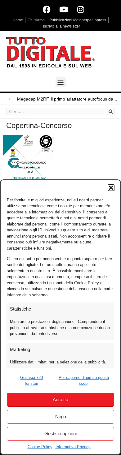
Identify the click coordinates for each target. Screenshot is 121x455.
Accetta (60, 399)
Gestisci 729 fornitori (31, 380)
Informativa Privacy (73, 446)
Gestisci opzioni (60, 433)
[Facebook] (46, 9)
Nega (60, 416)
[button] (111, 188)
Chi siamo (36, 20)
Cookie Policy (40, 446)
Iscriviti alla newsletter (61, 26)
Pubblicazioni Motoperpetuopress (77, 20)
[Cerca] (110, 111)
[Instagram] (80, 9)
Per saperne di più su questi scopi (84, 380)
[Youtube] (63, 9)
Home (18, 20)
